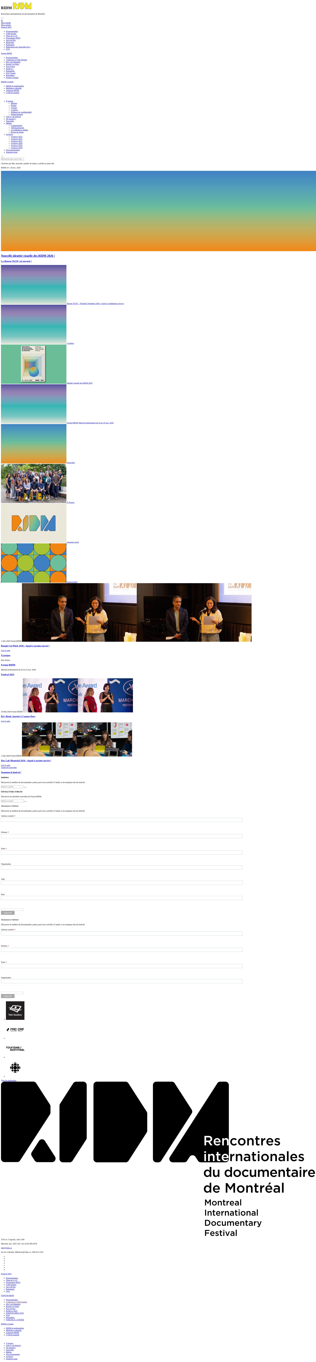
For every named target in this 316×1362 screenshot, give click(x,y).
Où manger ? (11, 119)
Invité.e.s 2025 (11, 1311)
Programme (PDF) (13, 38)
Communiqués (16, 126)
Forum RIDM (8, 665)
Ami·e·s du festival (13, 117)
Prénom (5, 832)
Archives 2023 (16, 137)
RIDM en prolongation (15, 86)
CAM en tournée (12, 93)
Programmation (12, 31)
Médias (9, 123)
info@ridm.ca (6, 1248)
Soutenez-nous (11, 152)
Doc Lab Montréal (13, 62)
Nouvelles (10, 121)
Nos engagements (13, 150)
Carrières (14, 110)
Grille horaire (11, 34)
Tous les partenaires (8, 1080)
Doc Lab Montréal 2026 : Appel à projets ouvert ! (26, 760)
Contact (14, 108)
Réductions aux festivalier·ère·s (18, 47)
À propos (9, 101)
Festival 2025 (7, 674)
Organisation (6, 864)
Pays (3, 894)
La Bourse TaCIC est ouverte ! (16, 261)
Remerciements (17, 114)
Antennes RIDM (12, 90)
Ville (3, 879)
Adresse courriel (8, 816)
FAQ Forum (11, 73)
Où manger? (11, 1348)
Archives (9, 134)
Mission (14, 103)
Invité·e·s (9, 69)
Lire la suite (5, 651)
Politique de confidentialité (21, 112)
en (2, 21)
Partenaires (10, 45)
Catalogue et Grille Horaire (16, 60)
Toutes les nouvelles (9, 767)
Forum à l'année (12, 78)
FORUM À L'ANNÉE (15, 1320)
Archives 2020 (16, 143)
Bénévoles (10, 43)
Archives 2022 (16, 139)
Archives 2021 (16, 141)
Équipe (13, 106)
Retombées (10, 75)
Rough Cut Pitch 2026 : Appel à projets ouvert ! (25, 646)
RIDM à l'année (7, 1324)
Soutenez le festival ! (11, 772)
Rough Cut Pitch (12, 64)
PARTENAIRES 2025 (15, 1313)
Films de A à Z (11, 36)
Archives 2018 (16, 148)
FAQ (8, 49)
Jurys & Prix (11, 40)
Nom (4, 848)
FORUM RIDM (7, 1296)
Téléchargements (17, 128)
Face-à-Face (10, 1309)
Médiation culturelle (13, 88)
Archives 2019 (16, 146)
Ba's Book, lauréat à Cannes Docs (18, 716)
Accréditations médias (19, 130)
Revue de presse (17, 132)
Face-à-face (10, 66)
